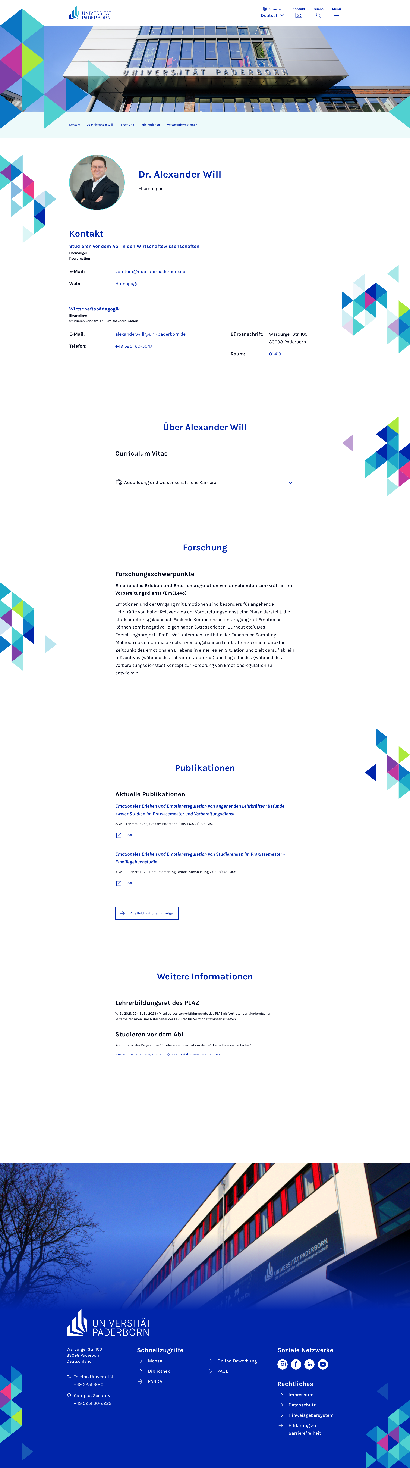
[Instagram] (282, 1364)
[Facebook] (296, 1364)
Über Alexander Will (100, 124)
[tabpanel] (205, 302)
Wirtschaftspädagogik (94, 309)
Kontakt (74, 124)
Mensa (155, 1361)
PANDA (155, 1381)
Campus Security (92, 1395)
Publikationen (150, 124)
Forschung (126, 124)
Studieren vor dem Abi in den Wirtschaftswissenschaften (134, 246)
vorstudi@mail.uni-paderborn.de (150, 271)
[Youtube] (323, 1364)
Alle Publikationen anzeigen (152, 913)
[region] (202, 125)
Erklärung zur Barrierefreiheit (304, 1429)
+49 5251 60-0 (88, 1384)
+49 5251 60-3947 (133, 346)
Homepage (126, 283)
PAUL (222, 1371)
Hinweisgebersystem (311, 1415)
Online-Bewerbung (237, 1361)
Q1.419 (275, 354)
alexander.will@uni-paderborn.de (150, 334)
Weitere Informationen (181, 124)
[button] (274, 12)
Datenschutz (302, 1405)
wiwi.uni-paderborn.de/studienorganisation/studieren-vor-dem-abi (168, 1054)
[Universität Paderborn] (205, 1322)
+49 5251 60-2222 (93, 1403)
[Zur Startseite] (90, 13)
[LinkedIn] (309, 1364)
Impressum (301, 1394)
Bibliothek (159, 1371)
